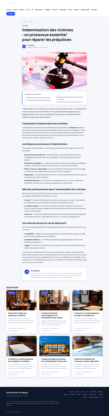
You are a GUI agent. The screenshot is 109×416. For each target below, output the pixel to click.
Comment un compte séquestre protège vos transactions (86, 314)
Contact (10, 14)
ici (53, 138)
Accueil (8, 10)
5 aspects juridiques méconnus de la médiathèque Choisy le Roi (54, 360)
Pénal (70, 10)
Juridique (47, 10)
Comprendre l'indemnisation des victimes (38, 97)
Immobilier (62, 10)
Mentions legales (94, 397)
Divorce (55, 10)
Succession (39, 10)
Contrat (76, 10)
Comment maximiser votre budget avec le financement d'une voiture (51, 315)
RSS (102, 397)
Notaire (21, 10)
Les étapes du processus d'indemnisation (38, 100)
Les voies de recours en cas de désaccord (69, 102)
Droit (27, 10)
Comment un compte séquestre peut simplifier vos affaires (20, 360)
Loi (32, 10)
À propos (94, 10)
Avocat (15, 10)
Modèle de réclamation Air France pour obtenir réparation (86, 360)
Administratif (85, 10)
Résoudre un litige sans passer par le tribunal (17, 314)
